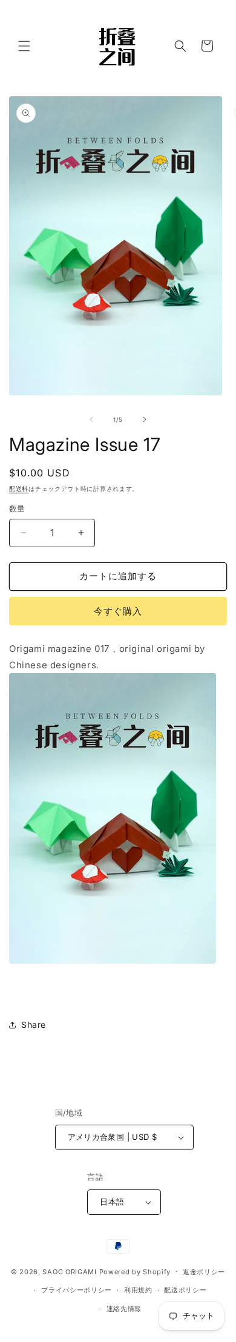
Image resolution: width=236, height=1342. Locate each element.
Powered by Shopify (135, 1271)
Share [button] (33, 1024)
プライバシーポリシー (76, 1290)
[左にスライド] (91, 419)
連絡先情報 (124, 1308)
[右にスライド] (144, 419)
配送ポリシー (185, 1290)
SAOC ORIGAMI (69, 1271)
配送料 (18, 488)
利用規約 (138, 1290)
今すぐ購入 (118, 611)
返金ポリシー (204, 1272)
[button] (24, 46)
